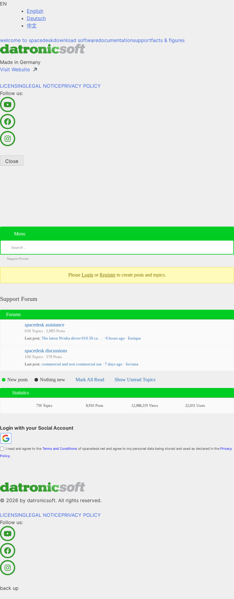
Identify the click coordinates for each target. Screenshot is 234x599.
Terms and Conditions (59, 448)
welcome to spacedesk (26, 40)
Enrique (134, 338)
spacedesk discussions (46, 350)
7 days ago (113, 364)
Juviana (132, 364)
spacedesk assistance (44, 324)
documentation (115, 40)
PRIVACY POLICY (81, 86)
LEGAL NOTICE (43, 86)
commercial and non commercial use (72, 364)
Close (11, 161)
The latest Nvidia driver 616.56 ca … (72, 338)
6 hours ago (115, 338)
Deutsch (36, 18)
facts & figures (168, 40)
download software (75, 40)
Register (107, 274)
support (142, 40)
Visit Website (15, 69)
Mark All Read (90, 379)
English (35, 11)
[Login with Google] (6, 438)
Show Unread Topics (135, 379)
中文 (32, 26)
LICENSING (13, 86)
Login (87, 274)
